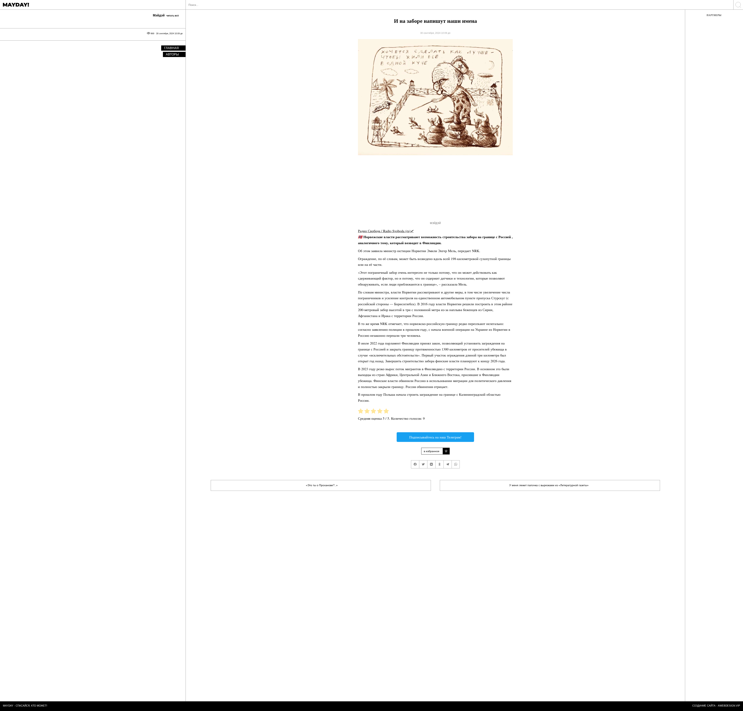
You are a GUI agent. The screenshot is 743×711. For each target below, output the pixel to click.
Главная (171, 48)
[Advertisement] (428, 187)
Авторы (172, 54)
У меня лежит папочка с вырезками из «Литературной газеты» (549, 485)
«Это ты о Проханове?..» (322, 485)
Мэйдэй (435, 223)
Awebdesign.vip (729, 705)
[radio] (360, 411)
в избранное (431, 451)
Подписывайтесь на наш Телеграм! (435, 437)
